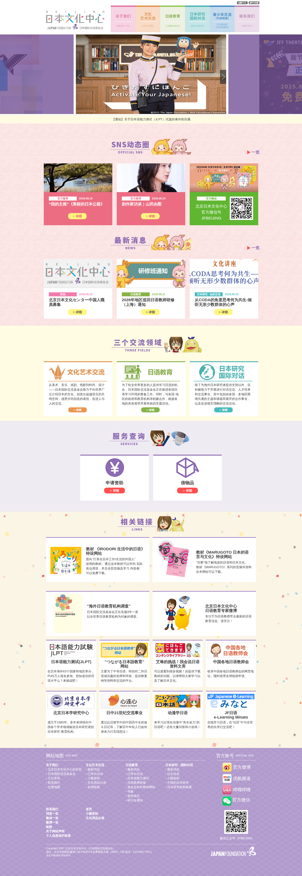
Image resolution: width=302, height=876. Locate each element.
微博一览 (52, 822)
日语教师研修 (136, 782)
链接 (49, 827)
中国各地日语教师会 (231, 662)
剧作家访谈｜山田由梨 (142, 204)
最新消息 (94, 769)
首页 (89, 809)
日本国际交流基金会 (62, 774)
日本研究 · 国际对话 (179, 765)
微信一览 (52, 818)
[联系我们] (247, 19)
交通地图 (54, 787)
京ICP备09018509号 (58, 855)
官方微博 (242, 767)
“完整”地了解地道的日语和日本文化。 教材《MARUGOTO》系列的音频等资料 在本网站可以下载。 (224, 567)
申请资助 (114, 482)
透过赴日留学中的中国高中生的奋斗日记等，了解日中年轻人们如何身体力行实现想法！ (124, 727)
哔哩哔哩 (242, 789)
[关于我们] (123, 19)
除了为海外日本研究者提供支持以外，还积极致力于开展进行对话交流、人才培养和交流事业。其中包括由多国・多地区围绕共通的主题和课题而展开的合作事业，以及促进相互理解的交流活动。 (222, 394)
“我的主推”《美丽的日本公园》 (77, 204)
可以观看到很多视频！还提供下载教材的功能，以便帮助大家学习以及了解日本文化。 (177, 676)
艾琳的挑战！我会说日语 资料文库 (178, 664)
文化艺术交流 (95, 765)
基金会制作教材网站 (141, 787)
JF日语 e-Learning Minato (231, 715)
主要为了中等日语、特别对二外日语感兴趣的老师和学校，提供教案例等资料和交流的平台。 (124, 676)
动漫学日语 (178, 713)
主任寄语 (54, 778)
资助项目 (133, 796)
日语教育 (132, 765)
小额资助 (94, 778)
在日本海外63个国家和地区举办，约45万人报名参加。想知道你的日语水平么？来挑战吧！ (71, 676)
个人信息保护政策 (58, 835)
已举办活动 (95, 774)
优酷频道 (242, 778)
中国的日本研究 (178, 782)
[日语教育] (172, 19)
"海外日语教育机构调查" (109, 606)
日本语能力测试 (138, 778)
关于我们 (52, 765)
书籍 (130, 791)
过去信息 (173, 774)
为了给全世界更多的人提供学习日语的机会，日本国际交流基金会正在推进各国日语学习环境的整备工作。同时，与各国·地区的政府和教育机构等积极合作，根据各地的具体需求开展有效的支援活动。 (150, 394)
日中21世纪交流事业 (124, 713)
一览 (256, 152)
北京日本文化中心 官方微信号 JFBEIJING (211, 212)
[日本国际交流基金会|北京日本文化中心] (74, 19)
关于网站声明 (55, 831)
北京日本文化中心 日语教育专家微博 (221, 608)
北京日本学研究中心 (71, 713)
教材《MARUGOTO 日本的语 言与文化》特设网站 (222, 554)
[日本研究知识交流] (197, 19)
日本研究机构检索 (179, 787)
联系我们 (54, 782)
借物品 (187, 482)
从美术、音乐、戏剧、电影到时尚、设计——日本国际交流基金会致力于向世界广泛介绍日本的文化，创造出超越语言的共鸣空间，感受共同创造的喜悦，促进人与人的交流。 (77, 394)
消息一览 (52, 813)
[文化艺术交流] (148, 19)
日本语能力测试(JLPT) (71, 662)
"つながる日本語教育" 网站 (124, 664)
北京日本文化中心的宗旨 (65, 769)
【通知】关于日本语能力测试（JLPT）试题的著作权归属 (151, 119)
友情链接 (94, 787)
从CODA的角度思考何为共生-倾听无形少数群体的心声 (223, 302)
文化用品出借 (97, 782)
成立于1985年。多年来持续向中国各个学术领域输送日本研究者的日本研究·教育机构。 (71, 727)
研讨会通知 (135, 800)
